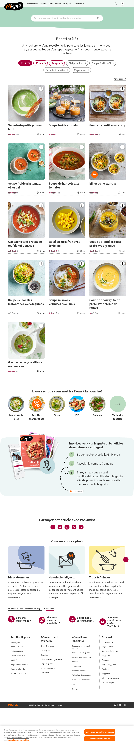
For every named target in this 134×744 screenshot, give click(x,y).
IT (125, 705)
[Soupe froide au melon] (67, 112)
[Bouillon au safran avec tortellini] (67, 228)
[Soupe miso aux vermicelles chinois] (67, 288)
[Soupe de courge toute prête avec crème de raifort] (107, 288)
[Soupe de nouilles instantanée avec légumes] (26, 288)
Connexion (78, 491)
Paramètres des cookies (81, 679)
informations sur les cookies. (18, 740)
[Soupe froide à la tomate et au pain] (26, 170)
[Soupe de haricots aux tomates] (67, 170)
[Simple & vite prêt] (16, 408)
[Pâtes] (57, 408)
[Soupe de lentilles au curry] (107, 112)
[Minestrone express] (107, 170)
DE (115, 705)
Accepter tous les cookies (100, 738)
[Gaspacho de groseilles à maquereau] (26, 349)
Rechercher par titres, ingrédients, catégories (67, 18)
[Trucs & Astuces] (107, 572)
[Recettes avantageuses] (37, 408)
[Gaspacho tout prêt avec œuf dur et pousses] (26, 228)
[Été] (77, 408)
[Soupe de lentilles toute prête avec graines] (107, 228)
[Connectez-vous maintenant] (122, 3)
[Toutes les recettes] (118, 408)
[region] (67, 735)
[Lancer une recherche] (115, 3)
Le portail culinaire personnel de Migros (25, 609)
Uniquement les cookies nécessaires (100, 732)
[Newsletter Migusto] (67, 572)
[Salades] (97, 408)
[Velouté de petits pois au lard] (26, 112)
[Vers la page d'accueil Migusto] (14, 4)
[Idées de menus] (26, 572)
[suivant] (126, 559)
